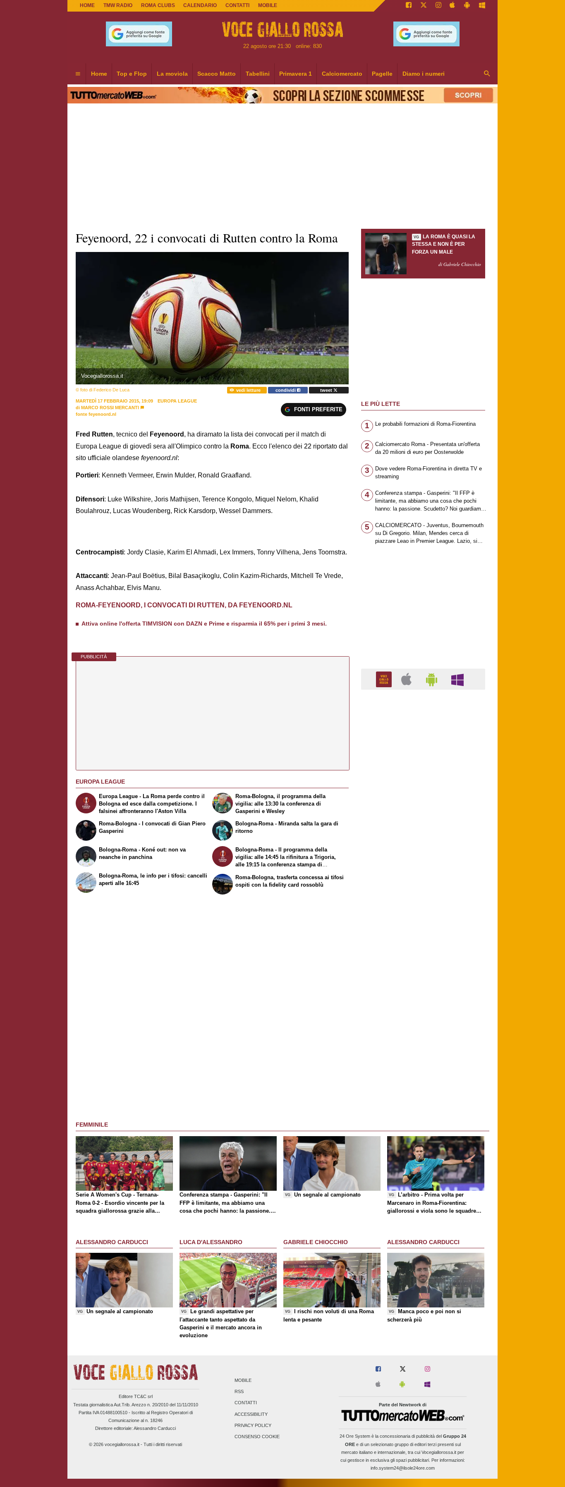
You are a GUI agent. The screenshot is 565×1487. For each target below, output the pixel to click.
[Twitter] (423, 6)
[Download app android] (467, 6)
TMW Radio (117, 5)
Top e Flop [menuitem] (132, 73)
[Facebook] (408, 6)
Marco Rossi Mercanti (110, 407)
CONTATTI (237, 5)
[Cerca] (487, 74)
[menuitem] (78, 74)
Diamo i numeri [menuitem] (423, 73)
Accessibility (251, 1414)
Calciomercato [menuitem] (342, 73)
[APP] (385, 679)
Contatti (246, 1403)
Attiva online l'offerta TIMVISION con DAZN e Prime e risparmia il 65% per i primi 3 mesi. (204, 623)
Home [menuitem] (99, 73)
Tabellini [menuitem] (258, 73)
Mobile (243, 1380)
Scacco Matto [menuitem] (216, 73)
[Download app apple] (453, 6)
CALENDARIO (200, 5)
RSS (239, 1391)
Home (87, 5)
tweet (326, 390)
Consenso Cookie (257, 1436)
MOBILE (267, 5)
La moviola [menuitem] (172, 73)
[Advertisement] (423, 1017)
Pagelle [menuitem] (382, 73)
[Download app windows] (482, 6)
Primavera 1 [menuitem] (295, 73)
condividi (286, 390)
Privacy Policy (253, 1425)
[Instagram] (438, 6)
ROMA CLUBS (158, 5)
